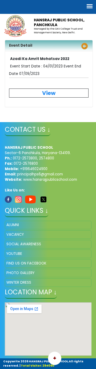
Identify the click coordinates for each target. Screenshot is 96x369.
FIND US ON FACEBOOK (26, 263)
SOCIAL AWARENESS (23, 244)
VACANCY (15, 234)
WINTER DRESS (18, 282)
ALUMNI (12, 224)
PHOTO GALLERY (20, 272)
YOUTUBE (14, 253)
